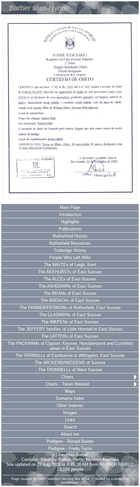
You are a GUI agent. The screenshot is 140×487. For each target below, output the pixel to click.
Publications (70, 228)
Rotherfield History (70, 236)
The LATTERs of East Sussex (70, 336)
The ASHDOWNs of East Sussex (70, 286)
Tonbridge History (70, 250)
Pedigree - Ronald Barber (70, 441)
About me (70, 434)
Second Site (71, 478)
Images (70, 412)
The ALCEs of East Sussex (70, 279)
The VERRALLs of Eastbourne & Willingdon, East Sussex (70, 355)
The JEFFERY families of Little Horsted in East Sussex (70, 329)
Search (70, 427)
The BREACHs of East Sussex (70, 300)
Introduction (70, 214)
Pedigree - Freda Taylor (70, 448)
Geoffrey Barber (55, 459)
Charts (67, 376)
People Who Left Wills (70, 257)
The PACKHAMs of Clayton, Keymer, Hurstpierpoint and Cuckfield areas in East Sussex (70, 346)
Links (70, 419)
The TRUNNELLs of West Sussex (70, 369)
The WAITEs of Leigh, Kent (70, 264)
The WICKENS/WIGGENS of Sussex (70, 362)
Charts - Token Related (67, 384)
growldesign (70, 482)
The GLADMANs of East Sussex (70, 314)
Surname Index (70, 398)
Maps (70, 391)
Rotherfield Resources (70, 243)
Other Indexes (70, 405)
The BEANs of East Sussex (70, 293)
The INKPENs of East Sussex (70, 321)
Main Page (70, 207)
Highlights (70, 221)
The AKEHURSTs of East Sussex (70, 271)
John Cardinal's (49, 478)
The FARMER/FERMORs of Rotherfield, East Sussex (70, 307)
